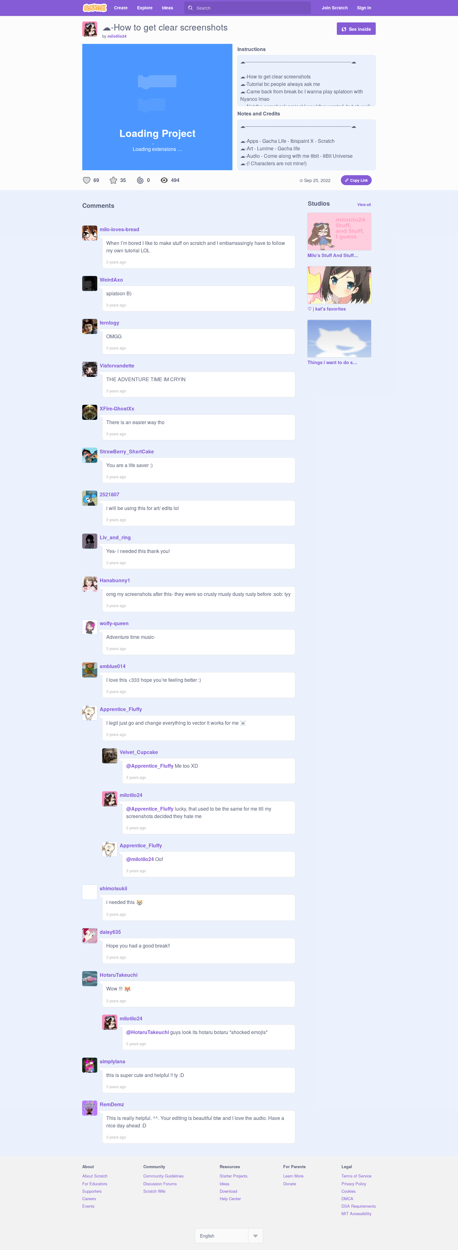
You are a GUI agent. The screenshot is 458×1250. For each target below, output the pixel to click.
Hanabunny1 (115, 580)
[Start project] (87, 51)
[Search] (190, 8)
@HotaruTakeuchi (147, 1032)
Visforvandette (117, 365)
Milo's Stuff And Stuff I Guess (333, 255)
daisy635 (110, 931)
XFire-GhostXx (117, 408)
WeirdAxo (111, 279)
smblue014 (113, 666)
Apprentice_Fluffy (121, 709)
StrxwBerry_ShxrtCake (127, 451)
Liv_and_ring (115, 537)
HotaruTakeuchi (118, 974)
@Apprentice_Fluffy (150, 765)
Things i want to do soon (333, 362)
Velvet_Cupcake (139, 752)
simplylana (112, 1061)
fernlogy (109, 322)
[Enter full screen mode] (227, 50)
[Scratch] (94, 8)
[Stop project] (97, 51)
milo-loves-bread (119, 229)
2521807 (109, 494)
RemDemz (112, 1104)
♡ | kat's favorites (327, 309)
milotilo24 (116, 36)
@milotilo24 (140, 859)
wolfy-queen (114, 623)
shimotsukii (113, 888)
